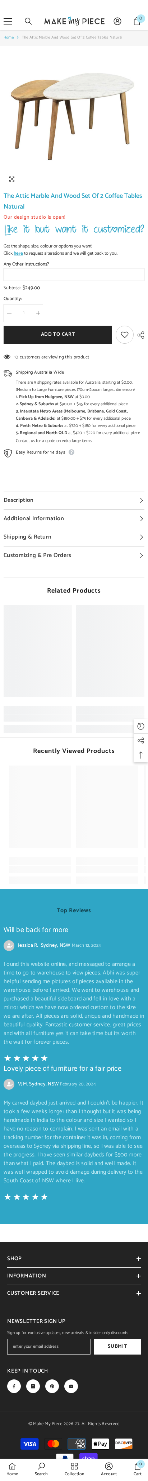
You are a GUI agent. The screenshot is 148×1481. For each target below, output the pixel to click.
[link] (38, 718)
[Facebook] (14, 1386)
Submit (117, 1346)
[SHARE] (139, 335)
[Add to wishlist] (125, 335)
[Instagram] (33, 1386)
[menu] (8, 21)
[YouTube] (71, 1386)
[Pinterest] (52, 1386)
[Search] (28, 21)
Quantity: (13, 299)
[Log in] (117, 21)
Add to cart (58, 334)
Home (9, 37)
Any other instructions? (26, 264)
